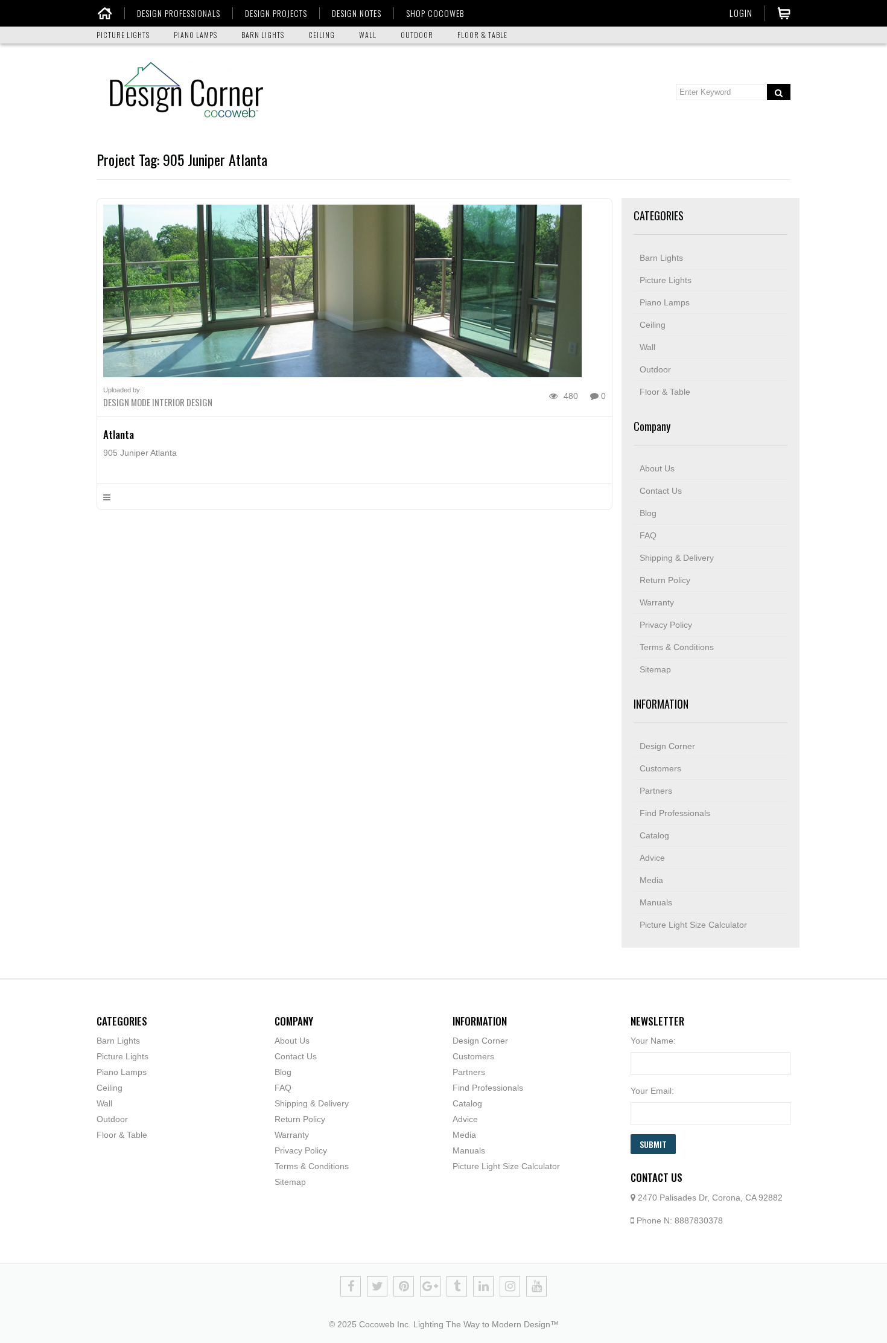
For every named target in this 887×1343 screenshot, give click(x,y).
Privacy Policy (666, 625)
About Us (657, 468)
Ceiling (653, 325)
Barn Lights (661, 258)
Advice (652, 858)
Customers (660, 768)
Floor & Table (665, 392)
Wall (647, 347)
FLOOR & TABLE (482, 35)
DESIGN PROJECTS (276, 13)
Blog (648, 513)
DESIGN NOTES (356, 13)
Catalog (654, 835)
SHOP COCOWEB (435, 13)
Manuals (656, 902)
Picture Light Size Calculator (693, 925)
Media (651, 880)
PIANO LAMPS (195, 35)
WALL (368, 35)
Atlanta (118, 434)
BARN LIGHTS (262, 35)
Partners (656, 791)
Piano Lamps (665, 302)
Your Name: (653, 1040)
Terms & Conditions (677, 647)
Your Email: (652, 1091)
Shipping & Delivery (677, 558)
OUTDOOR (417, 35)
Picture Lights (665, 280)
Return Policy (665, 580)
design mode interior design (157, 402)
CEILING (321, 35)
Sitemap (655, 669)
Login (741, 12)
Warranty (657, 602)
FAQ (648, 535)
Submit (653, 1144)
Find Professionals (675, 813)
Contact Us (661, 491)
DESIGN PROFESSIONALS (178, 13)
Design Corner (667, 746)
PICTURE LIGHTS (123, 35)
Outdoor (655, 369)
